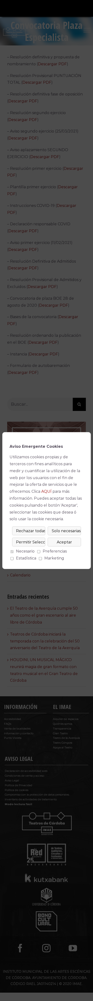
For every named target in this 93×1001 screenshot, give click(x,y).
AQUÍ (46, 491)
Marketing (54, 558)
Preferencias (55, 551)
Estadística (26, 558)
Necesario (25, 551)
